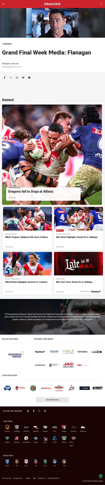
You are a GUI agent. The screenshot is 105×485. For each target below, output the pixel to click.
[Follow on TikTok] (28, 411)
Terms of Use (6, 478)
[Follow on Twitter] (39, 411)
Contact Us (41, 478)
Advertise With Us (54, 478)
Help (34, 478)
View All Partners (52, 399)
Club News (7, 44)
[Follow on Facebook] (34, 411)
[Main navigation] (3, 4)
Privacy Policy (18, 478)
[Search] (101, 4)
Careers (28, 478)
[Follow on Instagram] (45, 411)
